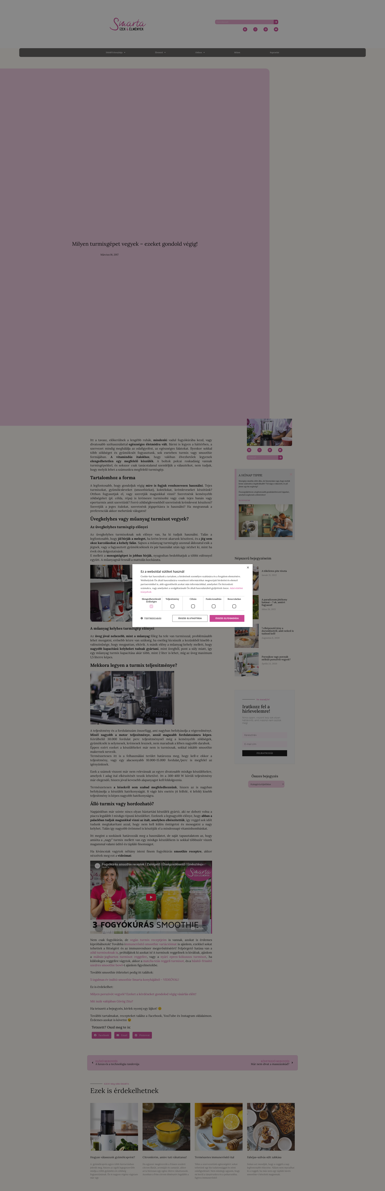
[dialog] (192, 595)
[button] (151, 618)
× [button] (248, 568)
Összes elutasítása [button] (190, 618)
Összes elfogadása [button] (227, 618)
